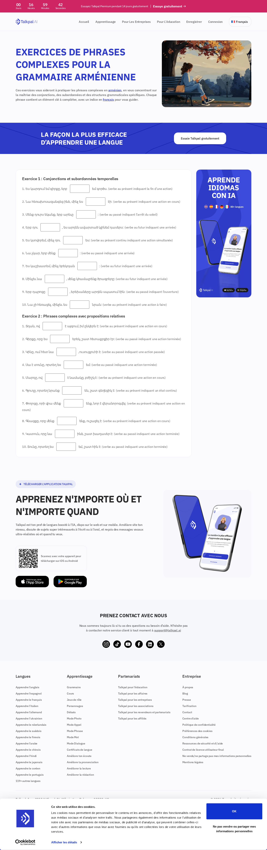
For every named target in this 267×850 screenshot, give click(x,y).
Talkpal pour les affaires (132, 693)
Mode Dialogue (76, 743)
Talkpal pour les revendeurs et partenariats (144, 712)
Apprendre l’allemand (29, 712)
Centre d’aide (190, 718)
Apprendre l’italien (27, 706)
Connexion (215, 22)
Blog (185, 693)
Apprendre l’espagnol (29, 693)
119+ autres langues (28, 781)
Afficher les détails (64, 842)
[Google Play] (70, 581)
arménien (115, 90)
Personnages (75, 706)
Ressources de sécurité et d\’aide (202, 743)
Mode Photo (74, 718)
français (108, 99)
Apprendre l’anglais (27, 687)
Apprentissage (105, 22)
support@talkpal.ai (167, 630)
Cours (70, 693)
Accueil (84, 22)
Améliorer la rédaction (80, 774)
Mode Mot (73, 737)
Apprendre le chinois (28, 749)
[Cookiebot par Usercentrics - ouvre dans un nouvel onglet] (25, 842)
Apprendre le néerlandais (31, 724)
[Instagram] (106, 644)
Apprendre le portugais (29, 774)
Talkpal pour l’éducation (132, 687)
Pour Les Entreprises (136, 22)
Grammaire (74, 687)
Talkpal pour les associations (135, 706)
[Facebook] (139, 644)
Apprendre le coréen (28, 768)
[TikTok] (117, 644)
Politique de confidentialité (199, 724)
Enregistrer (194, 22)
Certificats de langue (79, 749)
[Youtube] (128, 644)
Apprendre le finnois (28, 737)
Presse (186, 700)
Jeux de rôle (74, 700)
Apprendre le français (29, 700)
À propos (187, 687)
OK (234, 811)
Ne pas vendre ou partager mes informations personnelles (234, 829)
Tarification (189, 706)
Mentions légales (192, 762)
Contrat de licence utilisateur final (203, 749)
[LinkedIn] (150, 644)
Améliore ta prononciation (83, 762)
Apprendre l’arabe (26, 743)
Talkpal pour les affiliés (132, 718)
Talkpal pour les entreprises (135, 700)
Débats (71, 712)
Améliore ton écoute (79, 756)
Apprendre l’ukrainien (29, 718)
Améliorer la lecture (79, 768)
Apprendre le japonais (29, 762)
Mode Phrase (75, 731)
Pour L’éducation (168, 22)
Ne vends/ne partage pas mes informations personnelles (216, 756)
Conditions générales (195, 737)
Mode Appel (74, 724)
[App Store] (32, 581)
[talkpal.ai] (26, 22)
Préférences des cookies (197, 731)
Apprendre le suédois (28, 731)
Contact (187, 712)
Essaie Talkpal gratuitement (200, 138)
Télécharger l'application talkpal (48, 484)
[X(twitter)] (161, 644)
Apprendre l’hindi (26, 756)
